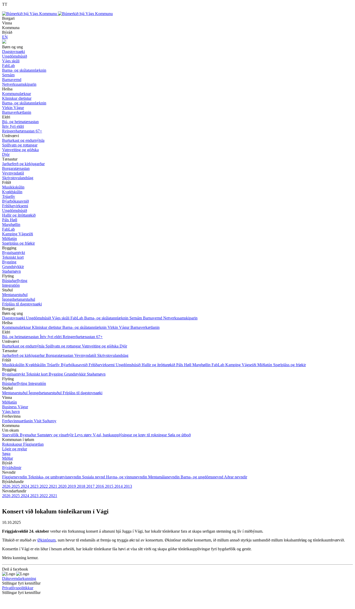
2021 (53, 486)
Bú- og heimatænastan (21, 336)
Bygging (56, 374)
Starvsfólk (11, 435)
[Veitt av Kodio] (9, 601)
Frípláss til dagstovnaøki (82, 393)
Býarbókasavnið (75, 365)
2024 (25, 486)
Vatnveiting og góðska (101, 346)
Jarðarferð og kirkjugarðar (24, 355)
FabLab (77, 318)
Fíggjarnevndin (15, 477)
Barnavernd (153, 318)
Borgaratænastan (60, 355)
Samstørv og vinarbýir (56, 435)
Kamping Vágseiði (241, 365)
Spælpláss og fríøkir (289, 365)
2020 (63, 486)
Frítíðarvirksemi (102, 365)
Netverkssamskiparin (180, 318)
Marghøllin (202, 365)
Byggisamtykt (14, 374)
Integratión (37, 383)
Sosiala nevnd (94, 477)
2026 (6, 486)
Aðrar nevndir (235, 477)
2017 (91, 486)
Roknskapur (12, 444)
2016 (100, 486)
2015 (109, 486)
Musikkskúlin (13, 365)
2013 (128, 486)
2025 (16, 486)
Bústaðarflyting (15, 383)
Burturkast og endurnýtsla (23, 346)
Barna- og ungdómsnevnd (202, 477)
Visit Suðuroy (45, 421)
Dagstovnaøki (14, 318)
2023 (35, 486)
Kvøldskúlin (36, 365)
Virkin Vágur (119, 327)
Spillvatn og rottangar (63, 346)
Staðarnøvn (96, 374)
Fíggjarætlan (33, 444)
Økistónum (46, 540)
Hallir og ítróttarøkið (159, 365)
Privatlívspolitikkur (17, 588)
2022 (44, 486)
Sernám (136, 318)
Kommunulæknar (17, 327)
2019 (72, 486)
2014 (119, 486)
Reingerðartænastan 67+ (83, 336)
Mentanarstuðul (15, 393)
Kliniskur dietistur (47, 327)
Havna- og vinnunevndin (127, 477)
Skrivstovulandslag (112, 355)
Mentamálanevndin (164, 477)
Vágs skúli (61, 318)
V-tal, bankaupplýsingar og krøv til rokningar (130, 435)
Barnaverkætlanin (145, 327)
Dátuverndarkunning (19, 578)
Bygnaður (28, 435)
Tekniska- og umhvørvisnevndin (55, 477)
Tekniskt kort (37, 374)
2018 (81, 486)
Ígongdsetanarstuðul (46, 393)
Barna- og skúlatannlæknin (106, 318)
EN (5, 37)
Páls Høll (184, 365)
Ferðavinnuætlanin (18, 421)
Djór (123, 346)
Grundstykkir (75, 374)
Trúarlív (54, 365)
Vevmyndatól (85, 355)
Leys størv (84, 435)
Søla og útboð (179, 435)
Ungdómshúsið (39, 318)
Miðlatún (265, 365)
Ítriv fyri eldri (51, 336)
